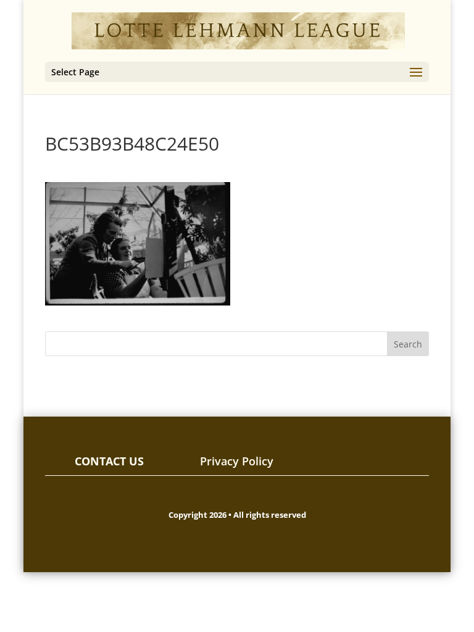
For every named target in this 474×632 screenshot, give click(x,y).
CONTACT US (109, 461)
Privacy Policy (236, 461)
